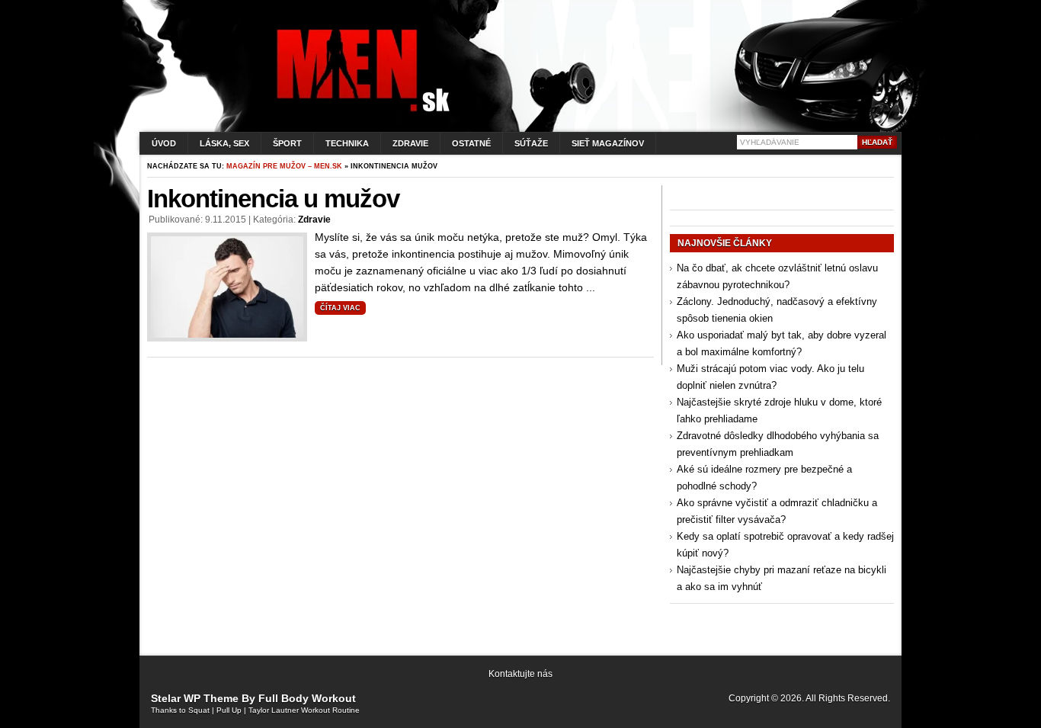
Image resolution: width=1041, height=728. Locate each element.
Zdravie (410, 143)
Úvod (164, 143)
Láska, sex (224, 143)
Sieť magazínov (608, 143)
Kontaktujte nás (520, 674)
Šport (287, 143)
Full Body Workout (307, 698)
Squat (199, 710)
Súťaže (531, 143)
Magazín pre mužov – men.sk (284, 166)
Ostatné (471, 143)
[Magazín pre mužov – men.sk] (359, 111)
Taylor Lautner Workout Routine (304, 710)
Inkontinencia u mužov (273, 198)
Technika (347, 143)
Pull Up (229, 710)
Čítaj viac (340, 308)
